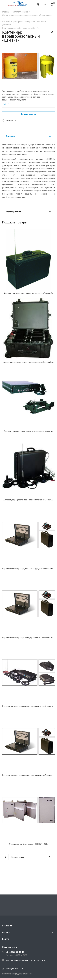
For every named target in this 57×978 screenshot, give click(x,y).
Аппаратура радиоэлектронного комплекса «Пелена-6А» (28, 500)
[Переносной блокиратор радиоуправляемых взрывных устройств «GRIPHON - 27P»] (28, 603)
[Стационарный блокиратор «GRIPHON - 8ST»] (28, 810)
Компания (7, 926)
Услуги (5, 939)
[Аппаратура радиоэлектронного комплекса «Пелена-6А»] (28, 466)
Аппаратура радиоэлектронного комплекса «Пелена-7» (28, 431)
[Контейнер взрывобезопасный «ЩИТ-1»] (28, 66)
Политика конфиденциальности (17, 974)
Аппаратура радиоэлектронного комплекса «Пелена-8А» (28, 362)
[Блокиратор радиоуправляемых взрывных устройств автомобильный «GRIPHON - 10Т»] (28, 672)
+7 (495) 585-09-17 (15, 952)
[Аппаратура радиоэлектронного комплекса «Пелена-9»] (28, 259)
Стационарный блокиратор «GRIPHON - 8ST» (28, 844)
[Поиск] (45, 4)
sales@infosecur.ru (14, 968)
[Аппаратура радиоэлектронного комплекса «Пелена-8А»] (28, 328)
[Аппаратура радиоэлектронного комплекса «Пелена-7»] (28, 397)
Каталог (6, 932)
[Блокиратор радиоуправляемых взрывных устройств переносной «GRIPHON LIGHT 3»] (28, 741)
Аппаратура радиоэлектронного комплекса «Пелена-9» (28, 293)
